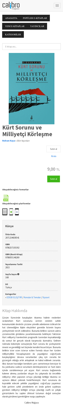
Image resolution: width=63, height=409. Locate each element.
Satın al (53, 148)
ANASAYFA (11, 17)
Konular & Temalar (32, 297)
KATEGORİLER (13, 34)
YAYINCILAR (37, 26)
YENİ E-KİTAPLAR (14, 26)
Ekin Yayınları (23, 140)
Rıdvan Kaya (8, 140)
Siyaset (46, 297)
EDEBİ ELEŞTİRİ (14, 297)
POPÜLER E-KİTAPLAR (35, 17)
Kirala (53, 156)
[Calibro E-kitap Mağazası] (10, 5)
